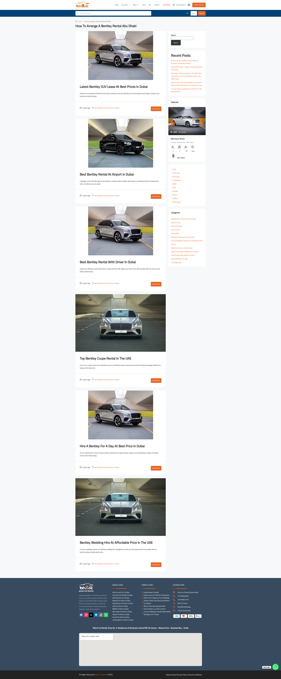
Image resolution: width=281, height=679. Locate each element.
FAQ (150, 5)
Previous (173, 123)
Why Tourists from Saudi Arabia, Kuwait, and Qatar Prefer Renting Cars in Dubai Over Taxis (186, 84)
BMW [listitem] (174, 184)
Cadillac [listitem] (175, 198)
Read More (156, 108)
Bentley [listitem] (175, 191)
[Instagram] (86, 615)
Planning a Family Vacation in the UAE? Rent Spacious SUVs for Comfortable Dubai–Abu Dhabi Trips (186, 76)
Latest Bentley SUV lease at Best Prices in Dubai (114, 86)
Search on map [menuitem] (199, 5)
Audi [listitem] (174, 169)
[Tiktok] (101, 615)
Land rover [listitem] (176, 173)
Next (201, 123)
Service (173, 244)
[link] (187, 121)
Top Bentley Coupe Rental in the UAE (105, 358)
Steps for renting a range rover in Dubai (184, 251)
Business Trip (175, 222)
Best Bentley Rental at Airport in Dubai (107, 174)
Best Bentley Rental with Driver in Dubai (108, 262)
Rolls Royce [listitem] (177, 202)
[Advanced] (187, 13)
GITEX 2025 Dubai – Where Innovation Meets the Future (186, 68)
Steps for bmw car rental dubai (181, 248)
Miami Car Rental (100, 674)
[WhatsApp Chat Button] (275, 667)
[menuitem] (179, 5)
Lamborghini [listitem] (177, 180)
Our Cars (125, 5)
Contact (157, 5)
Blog (144, 5)
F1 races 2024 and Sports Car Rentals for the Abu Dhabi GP (186, 90)
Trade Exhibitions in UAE (179, 258)
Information (175, 233)
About (135, 5)
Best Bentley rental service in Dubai (107, 107)
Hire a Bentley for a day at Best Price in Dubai (112, 446)
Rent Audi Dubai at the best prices (182, 237)
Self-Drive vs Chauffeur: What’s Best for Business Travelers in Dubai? (184, 62)
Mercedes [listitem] (176, 176)
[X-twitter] (91, 615)
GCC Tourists (175, 229)
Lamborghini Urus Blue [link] (179, 138)
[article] (187, 134)
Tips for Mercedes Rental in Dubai (182, 255)
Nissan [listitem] (175, 194)
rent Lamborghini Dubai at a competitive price (187, 240)
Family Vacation (176, 226)
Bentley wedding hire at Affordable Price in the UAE (116, 542)
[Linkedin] (96, 615)
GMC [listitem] (174, 187)
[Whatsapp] (106, 615)
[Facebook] (81, 615)
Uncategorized (176, 262)
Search (201, 13)
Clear (194, 13)
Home (116, 5)
